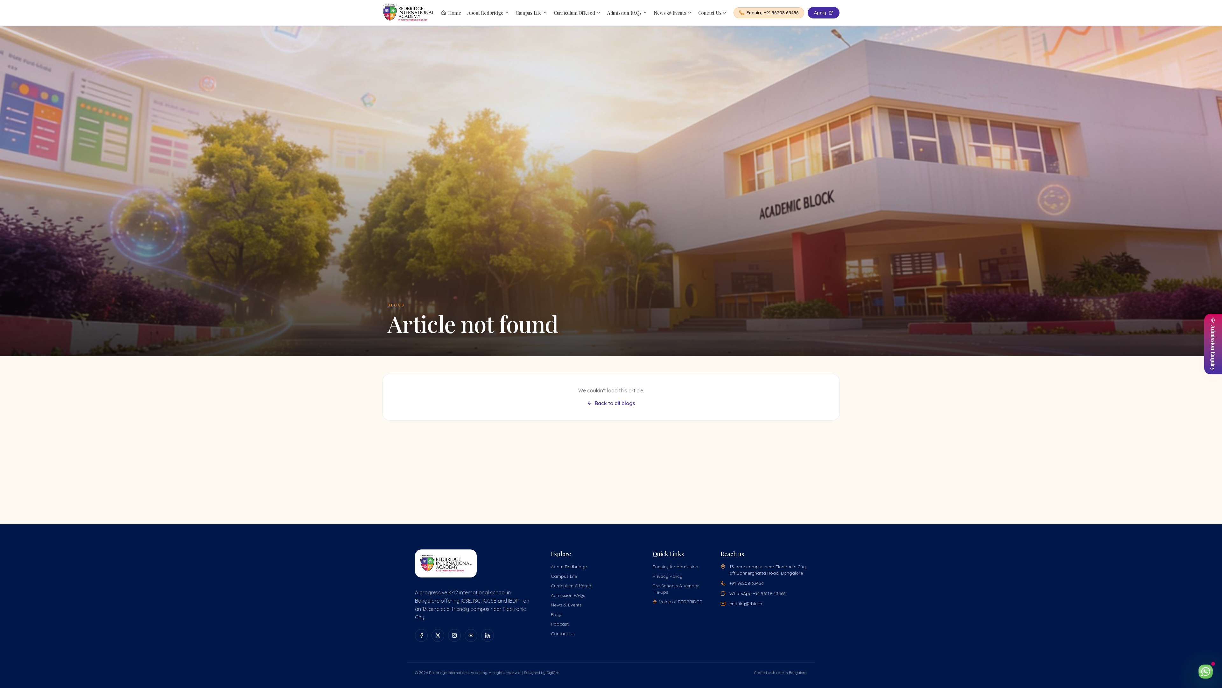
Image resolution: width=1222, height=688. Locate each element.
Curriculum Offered (574, 13)
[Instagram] (454, 635)
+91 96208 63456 (746, 583)
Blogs (557, 614)
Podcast (560, 624)
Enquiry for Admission (675, 567)
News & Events (670, 13)
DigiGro (552, 672)
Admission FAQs (624, 13)
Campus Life (529, 13)
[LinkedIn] (487, 635)
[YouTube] (471, 635)
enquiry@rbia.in (745, 603)
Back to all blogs (615, 403)
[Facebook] (421, 635)
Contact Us (709, 13)
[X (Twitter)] (438, 635)
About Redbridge (485, 13)
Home (454, 13)
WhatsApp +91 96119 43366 (757, 593)
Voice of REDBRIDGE (680, 602)
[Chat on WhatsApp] (1205, 671)
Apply (820, 13)
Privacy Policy (667, 576)
